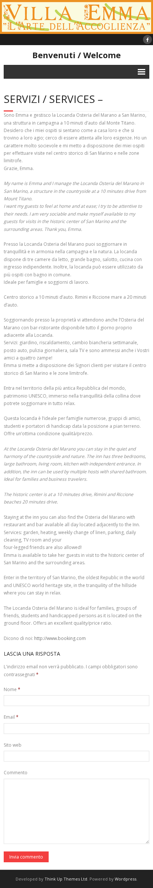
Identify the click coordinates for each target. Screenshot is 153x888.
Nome (12, 689)
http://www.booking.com (60, 638)
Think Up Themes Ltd (66, 879)
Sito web (13, 745)
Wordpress (125, 879)
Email (11, 717)
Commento (15, 772)
